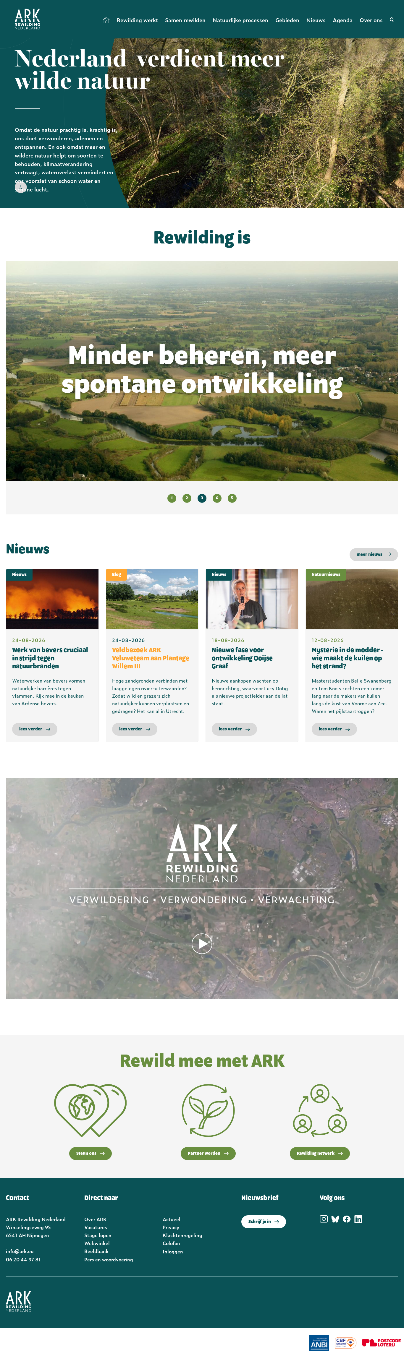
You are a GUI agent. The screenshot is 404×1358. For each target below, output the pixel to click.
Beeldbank (96, 1251)
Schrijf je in (259, 1221)
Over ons (371, 20)
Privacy (171, 1227)
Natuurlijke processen (240, 20)
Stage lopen (97, 1235)
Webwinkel (97, 1243)
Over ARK (95, 1219)
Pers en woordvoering (108, 1259)
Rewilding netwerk (315, 1153)
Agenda (343, 20)
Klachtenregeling (182, 1235)
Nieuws (316, 20)
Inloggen (173, 1251)
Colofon (171, 1243)
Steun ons (86, 1153)
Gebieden (287, 20)
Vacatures (95, 1227)
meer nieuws (369, 554)
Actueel (171, 1219)
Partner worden (204, 1153)
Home (106, 20)
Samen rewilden (185, 20)
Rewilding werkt (137, 20)
